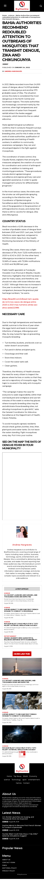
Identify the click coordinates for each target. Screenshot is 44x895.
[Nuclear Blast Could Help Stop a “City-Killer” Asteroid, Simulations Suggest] (22, 734)
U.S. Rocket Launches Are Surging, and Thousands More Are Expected (20, 596)
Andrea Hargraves (13, 71)
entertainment (10, 636)
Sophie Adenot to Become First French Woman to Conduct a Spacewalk (21, 610)
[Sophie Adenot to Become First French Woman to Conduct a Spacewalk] (22, 700)
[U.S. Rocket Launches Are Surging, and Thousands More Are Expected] (22, 667)
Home (4, 15)
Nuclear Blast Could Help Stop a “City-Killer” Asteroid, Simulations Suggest (21, 624)
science (11, 15)
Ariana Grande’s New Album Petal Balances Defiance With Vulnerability (20, 639)
